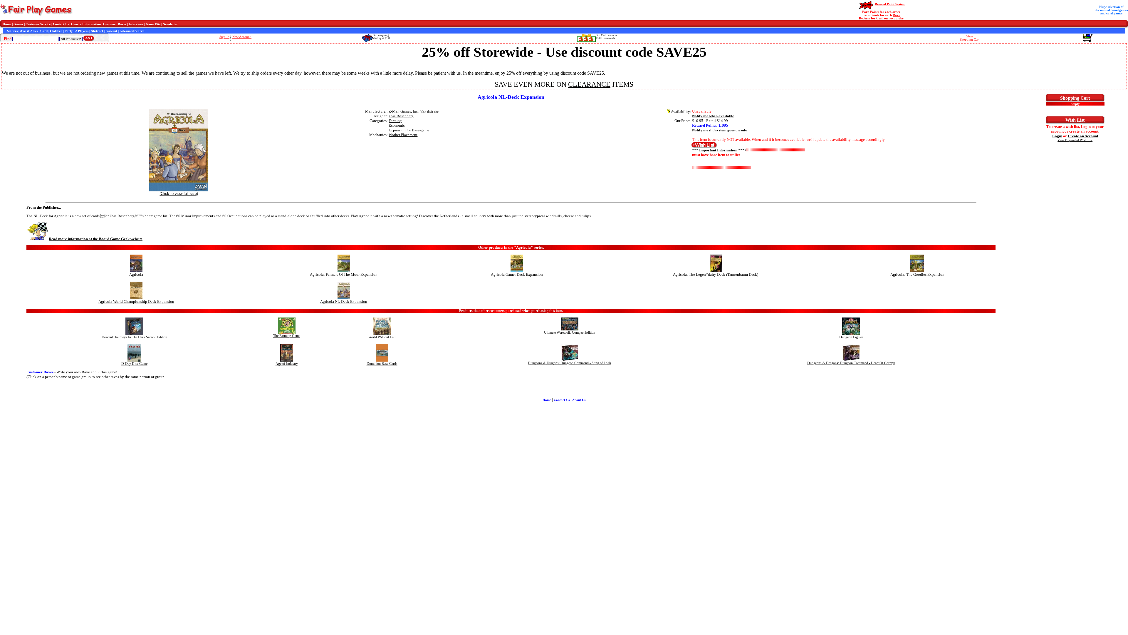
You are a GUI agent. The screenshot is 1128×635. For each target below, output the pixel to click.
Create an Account (1083, 136)
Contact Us (61, 24)
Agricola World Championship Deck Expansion (136, 301)
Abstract (97, 31)
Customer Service (38, 24)
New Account (241, 37)
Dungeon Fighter (851, 337)
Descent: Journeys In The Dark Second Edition (134, 337)
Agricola (136, 274)
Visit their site (429, 111)
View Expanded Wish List (1075, 140)
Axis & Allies (29, 31)
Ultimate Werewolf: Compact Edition (569, 332)
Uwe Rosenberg (401, 116)
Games (18, 24)
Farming (395, 120)
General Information (86, 24)
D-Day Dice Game (134, 364)
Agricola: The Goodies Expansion (917, 274)
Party (69, 31)
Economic (397, 125)
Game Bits (153, 24)
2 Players (81, 31)
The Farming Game (286, 336)
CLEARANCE (589, 84)
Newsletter (170, 24)
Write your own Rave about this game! (86, 372)
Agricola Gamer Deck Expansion (517, 274)
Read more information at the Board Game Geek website (95, 239)
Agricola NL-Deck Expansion (343, 301)
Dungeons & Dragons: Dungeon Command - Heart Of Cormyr (851, 363)
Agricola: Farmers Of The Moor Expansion (343, 274)
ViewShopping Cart (969, 38)
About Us (578, 400)
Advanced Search (132, 31)
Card (44, 31)
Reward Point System (890, 4)
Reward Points (704, 125)
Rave (896, 15)
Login (1057, 136)
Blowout (111, 31)
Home (7, 24)
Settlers (12, 31)
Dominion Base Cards (382, 364)
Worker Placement (403, 135)
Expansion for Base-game (409, 130)
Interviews (136, 24)
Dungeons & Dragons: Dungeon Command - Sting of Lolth (569, 363)
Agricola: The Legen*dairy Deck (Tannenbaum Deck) (715, 274)
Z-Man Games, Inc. (404, 111)
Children (56, 31)
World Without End (381, 337)
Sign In (224, 37)
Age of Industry (287, 364)
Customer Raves (114, 24)
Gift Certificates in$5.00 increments (606, 37)
